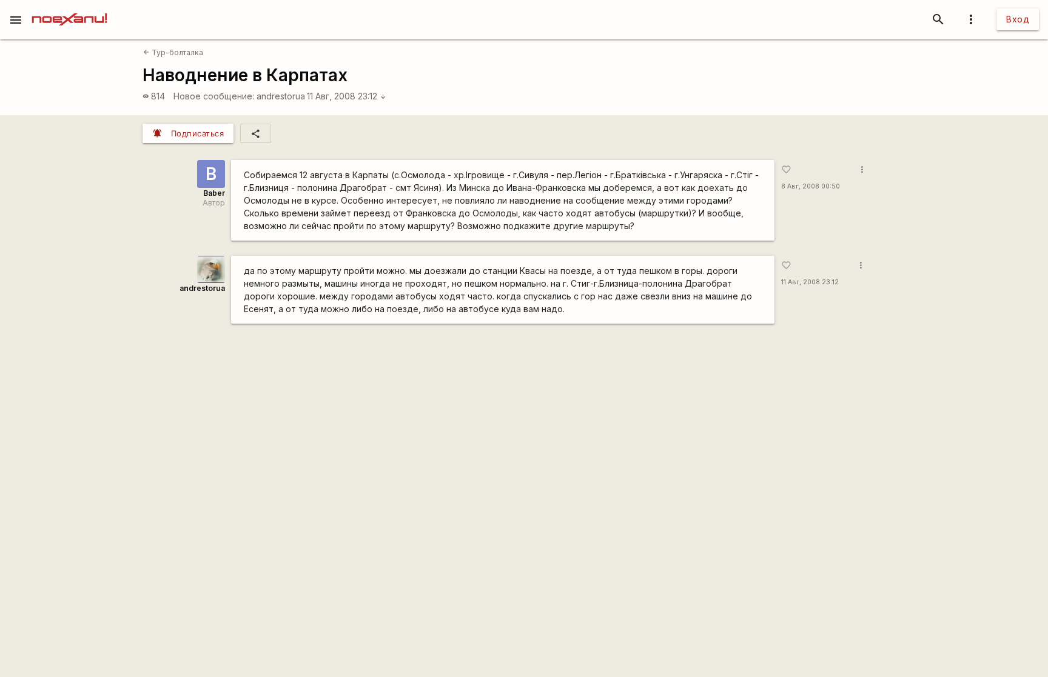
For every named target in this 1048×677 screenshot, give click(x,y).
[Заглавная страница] (69, 8)
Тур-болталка (173, 52)
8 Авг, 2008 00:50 (810, 186)
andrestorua (281, 96)
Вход (1017, 19)
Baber (214, 193)
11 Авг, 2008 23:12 (346, 96)
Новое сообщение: (213, 96)
